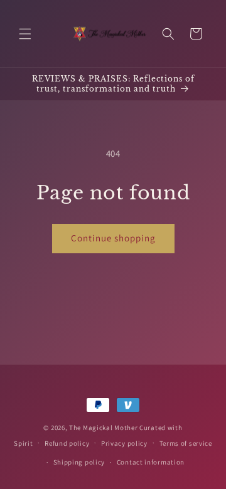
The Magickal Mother (104, 427)
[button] (25, 34)
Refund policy (67, 443)
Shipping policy (79, 462)
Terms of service (185, 443)
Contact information (151, 462)
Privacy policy (124, 443)
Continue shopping (113, 238)
